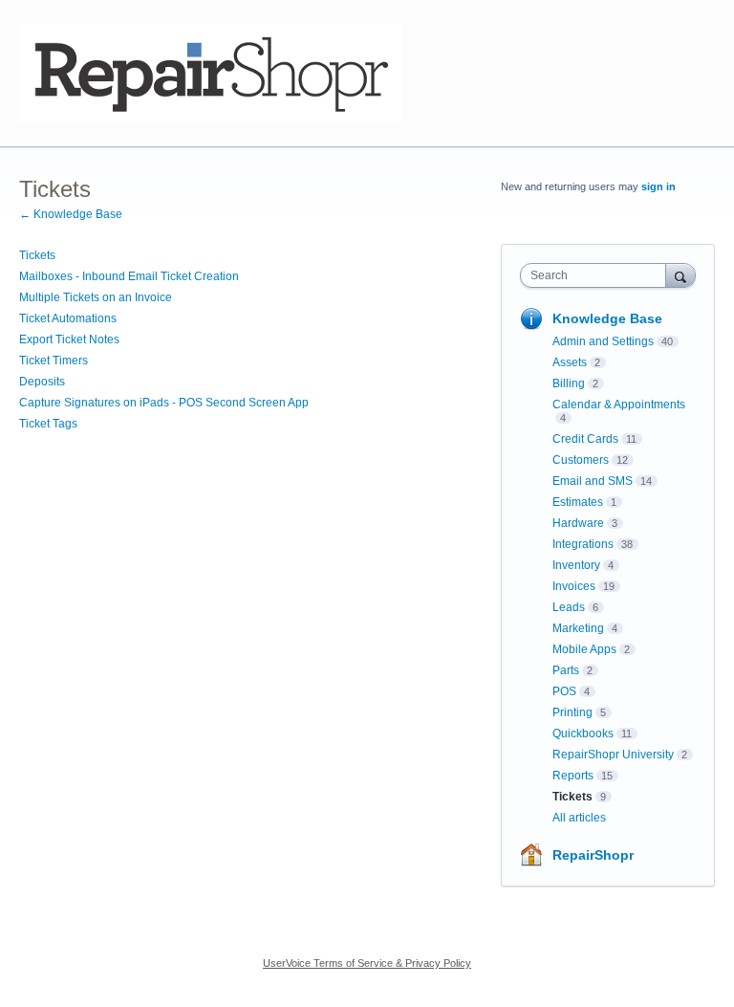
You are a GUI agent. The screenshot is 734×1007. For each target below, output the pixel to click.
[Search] (680, 275)
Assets (569, 362)
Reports (573, 775)
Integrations (583, 544)
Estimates (577, 502)
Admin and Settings (603, 341)
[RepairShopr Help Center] (210, 73)
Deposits (42, 381)
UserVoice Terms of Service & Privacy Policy (367, 963)
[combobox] (597, 275)
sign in (658, 186)
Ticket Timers (53, 360)
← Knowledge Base (70, 214)
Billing (568, 383)
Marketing (578, 628)
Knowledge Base (607, 318)
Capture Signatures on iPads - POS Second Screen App (164, 402)
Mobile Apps (584, 649)
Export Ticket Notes (69, 339)
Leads (568, 607)
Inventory (576, 565)
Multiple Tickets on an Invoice (95, 297)
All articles (579, 817)
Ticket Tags (48, 423)
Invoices (573, 586)
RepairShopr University (613, 754)
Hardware (578, 523)
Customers (580, 460)
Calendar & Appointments (618, 404)
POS (564, 691)
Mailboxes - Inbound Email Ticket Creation (129, 276)
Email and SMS (592, 481)
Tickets (37, 255)
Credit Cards (585, 439)
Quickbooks (583, 733)
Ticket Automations (68, 318)
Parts (565, 670)
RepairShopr (593, 855)
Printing (572, 712)
